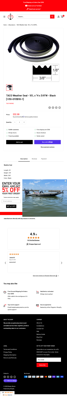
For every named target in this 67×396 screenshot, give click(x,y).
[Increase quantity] (24, 122)
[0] (62, 17)
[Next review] (62, 263)
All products (11, 25)
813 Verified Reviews (33, 240)
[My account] (58, 17)
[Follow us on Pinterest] (11, 377)
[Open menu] (4, 16)
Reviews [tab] (34, 159)
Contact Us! (40, 328)
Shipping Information (9, 355)
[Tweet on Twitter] (56, 107)
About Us (39, 323)
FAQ (38, 331)
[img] (33, 237)
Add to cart (19, 142)
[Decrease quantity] (15, 122)
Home (5, 25)
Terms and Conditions (10, 349)
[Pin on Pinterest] (53, 107)
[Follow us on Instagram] (8, 377)
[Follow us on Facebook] (4, 377)
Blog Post (39, 337)
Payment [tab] (44, 159)
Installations (40, 326)
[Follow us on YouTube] (14, 377)
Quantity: (9, 122)
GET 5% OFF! (11, 206)
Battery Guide (41, 334)
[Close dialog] (65, 181)
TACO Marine (10, 103)
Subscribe (42, 365)
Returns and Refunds (9, 358)
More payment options (47, 147)
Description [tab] (24, 159)
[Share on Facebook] (49, 107)
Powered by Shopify (8, 388)
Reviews (39, 340)
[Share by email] (59, 107)
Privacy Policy (7, 352)
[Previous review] (5, 263)
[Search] (52, 17)
